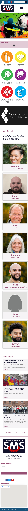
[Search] (26, 2)
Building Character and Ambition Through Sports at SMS (13, 361)
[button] (2, 2)
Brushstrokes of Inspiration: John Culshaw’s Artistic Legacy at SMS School (14, 390)
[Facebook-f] (7, 2)
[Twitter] (9, 2)
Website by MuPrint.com (23, 509)
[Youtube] (11, 2)
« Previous (8, 432)
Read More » (6, 369)
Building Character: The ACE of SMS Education (14, 416)
